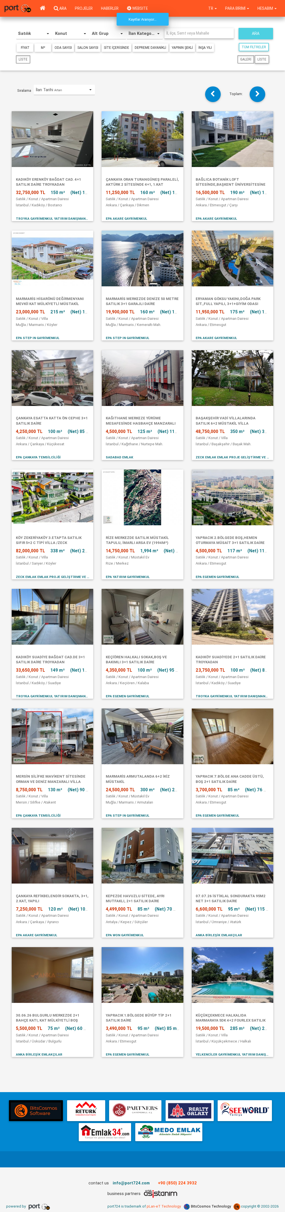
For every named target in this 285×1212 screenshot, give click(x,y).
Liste (23, 59)
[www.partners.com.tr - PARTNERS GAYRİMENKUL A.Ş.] (135, 1110)
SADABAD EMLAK (119, 457)
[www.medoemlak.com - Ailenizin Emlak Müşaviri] (168, 1132)
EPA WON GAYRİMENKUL (125, 935)
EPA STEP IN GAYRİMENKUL (38, 338)
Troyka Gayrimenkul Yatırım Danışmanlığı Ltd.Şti (52, 218)
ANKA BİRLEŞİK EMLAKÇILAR (219, 935)
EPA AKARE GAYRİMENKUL (126, 218)
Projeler (84, 8)
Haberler (110, 8)
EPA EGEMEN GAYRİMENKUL (217, 577)
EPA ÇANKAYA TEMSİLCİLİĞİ (38, 457)
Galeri (245, 59)
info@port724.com (131, 1183)
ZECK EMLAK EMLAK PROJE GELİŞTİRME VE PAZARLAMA (232, 457)
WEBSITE (139, 8)
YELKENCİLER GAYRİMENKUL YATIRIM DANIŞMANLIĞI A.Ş (232, 1054)
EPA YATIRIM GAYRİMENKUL (128, 577)
